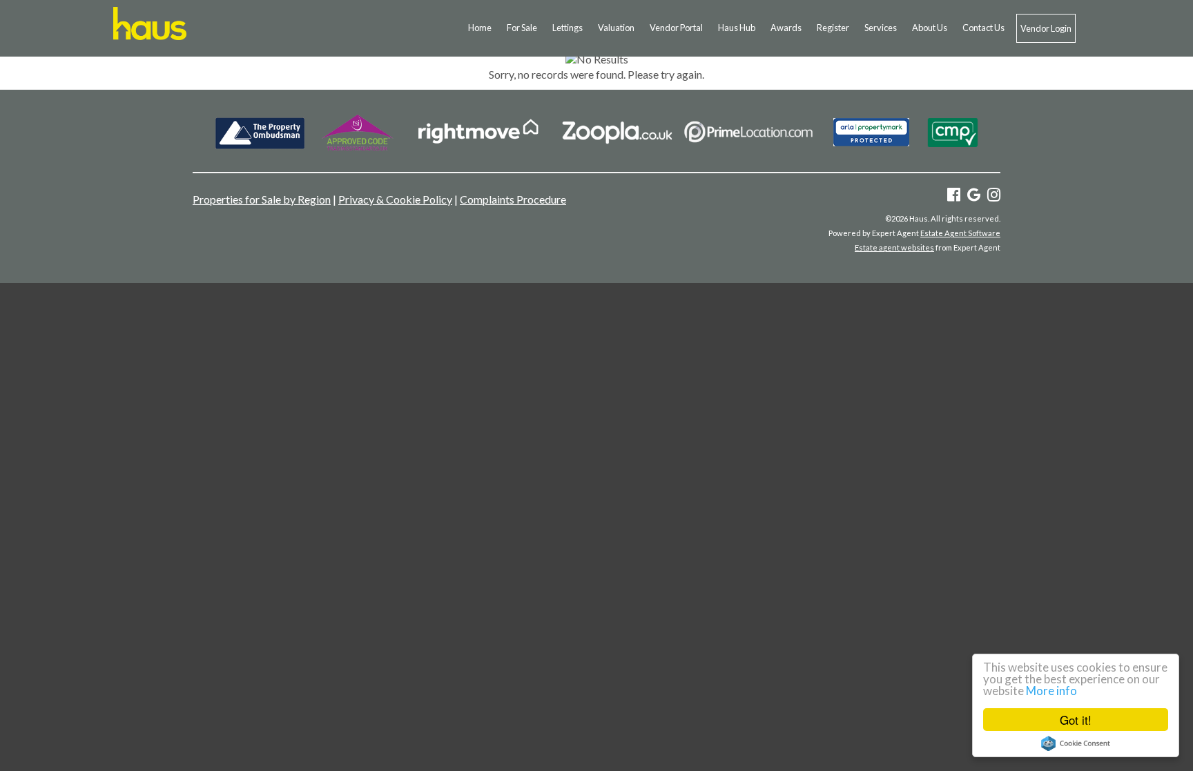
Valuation (616, 27)
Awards (786, 27)
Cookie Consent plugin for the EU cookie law (1075, 743)
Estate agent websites (894, 247)
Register (833, 27)
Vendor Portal (676, 27)
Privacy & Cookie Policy (395, 199)
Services (880, 27)
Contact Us (983, 27)
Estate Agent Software (960, 232)
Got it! (1076, 719)
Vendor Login (1045, 28)
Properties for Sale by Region (262, 199)
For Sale (522, 27)
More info (1051, 690)
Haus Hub (736, 27)
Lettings (567, 27)
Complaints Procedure (513, 199)
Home (480, 27)
